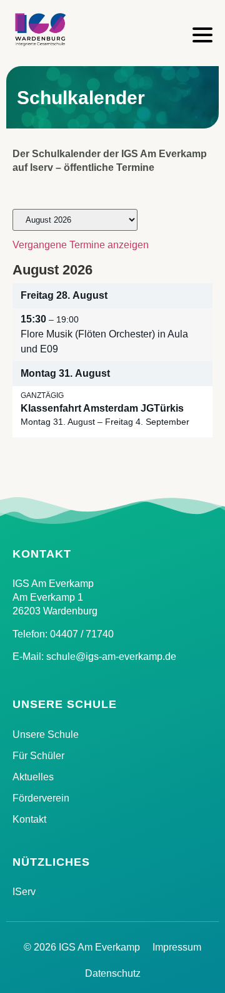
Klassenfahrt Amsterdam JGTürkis (102, 408)
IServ (24, 891)
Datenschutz (113, 973)
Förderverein (40, 798)
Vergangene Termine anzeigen (80, 245)
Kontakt (29, 819)
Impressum (176, 947)
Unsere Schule (45, 734)
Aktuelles (33, 777)
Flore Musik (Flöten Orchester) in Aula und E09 (104, 341)
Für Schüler (38, 755)
